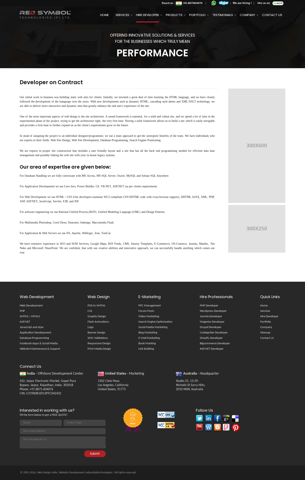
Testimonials (222, 15)
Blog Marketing (147, 332)
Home (104, 15)
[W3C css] (166, 416)
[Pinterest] (235, 427)
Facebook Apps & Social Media (39, 343)
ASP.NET (25, 321)
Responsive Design (99, 343)
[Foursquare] (226, 427)
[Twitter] (199, 419)
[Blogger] (217, 427)
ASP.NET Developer (211, 348)
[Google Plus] (226, 419)
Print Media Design (99, 348)
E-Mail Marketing (149, 338)
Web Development (31, 305)
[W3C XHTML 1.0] (166, 426)
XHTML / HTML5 (30, 316)
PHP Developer (209, 305)
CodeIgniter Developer (214, 332)
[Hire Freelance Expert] (278, 4)
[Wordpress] (208, 427)
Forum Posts (146, 311)
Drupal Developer (210, 327)
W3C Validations (98, 338)
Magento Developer (212, 321)
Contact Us (272, 15)
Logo (91, 327)
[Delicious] (235, 419)
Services (122, 15)
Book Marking (147, 343)
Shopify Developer (211, 338)
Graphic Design (97, 316)
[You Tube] (199, 427)
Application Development (35, 332)
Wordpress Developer (213, 311)
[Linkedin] (208, 419)
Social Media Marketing (152, 327)
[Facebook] (217, 419)
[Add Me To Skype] (224, 3)
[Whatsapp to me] (214, 3)
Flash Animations (98, 321)
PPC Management (149, 305)
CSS (90, 311)
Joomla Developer (211, 316)
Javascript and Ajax (32, 327)
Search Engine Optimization (155, 321)
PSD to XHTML (96, 305)
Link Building (146, 348)
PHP (22, 311)
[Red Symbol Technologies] (54, 15)
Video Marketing (148, 316)
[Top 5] (132, 421)
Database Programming (34, 338)
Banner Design (96, 332)
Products (174, 15)
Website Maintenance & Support (40, 348)
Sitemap (265, 332)
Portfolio (197, 15)
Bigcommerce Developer (215, 343)
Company (247, 15)
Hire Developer (147, 15)
